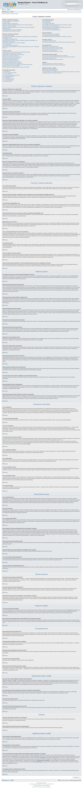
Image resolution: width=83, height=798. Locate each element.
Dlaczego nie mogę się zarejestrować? (10, 23)
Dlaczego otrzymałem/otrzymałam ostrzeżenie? (12, 62)
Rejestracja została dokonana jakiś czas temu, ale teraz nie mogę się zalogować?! (19, 27)
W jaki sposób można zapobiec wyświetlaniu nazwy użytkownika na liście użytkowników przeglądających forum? (20, 37)
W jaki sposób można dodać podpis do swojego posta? (13, 54)
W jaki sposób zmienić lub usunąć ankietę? (11, 58)
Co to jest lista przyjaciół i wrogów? (49, 40)
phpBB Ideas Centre (72, 746)
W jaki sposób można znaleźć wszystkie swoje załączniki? (53, 64)
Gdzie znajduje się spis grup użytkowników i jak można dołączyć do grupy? (57, 24)
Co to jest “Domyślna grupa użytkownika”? (50, 28)
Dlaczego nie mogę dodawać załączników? (11, 60)
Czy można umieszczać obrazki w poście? (11, 75)
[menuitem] (9, 10)
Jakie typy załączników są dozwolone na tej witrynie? (52, 63)
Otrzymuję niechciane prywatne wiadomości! (51, 35)
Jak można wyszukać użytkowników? (49, 50)
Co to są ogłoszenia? (7, 77)
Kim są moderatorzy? (46, 22)
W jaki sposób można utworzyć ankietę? (10, 55)
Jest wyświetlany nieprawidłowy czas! (10, 39)
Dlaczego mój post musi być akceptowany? (11, 65)
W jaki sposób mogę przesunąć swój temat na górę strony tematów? (16, 67)
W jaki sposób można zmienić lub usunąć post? (12, 53)
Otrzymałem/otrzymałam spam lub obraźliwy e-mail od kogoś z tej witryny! (56, 36)
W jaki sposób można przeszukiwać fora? (50, 46)
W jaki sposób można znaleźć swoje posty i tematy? (52, 51)
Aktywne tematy (15, 13)
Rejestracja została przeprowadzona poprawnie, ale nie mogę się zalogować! (18, 24)
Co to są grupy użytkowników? (48, 23)
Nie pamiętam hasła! (6, 28)
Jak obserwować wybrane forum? (49, 58)
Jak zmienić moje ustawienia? (8, 35)
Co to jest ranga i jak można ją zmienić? (10, 45)
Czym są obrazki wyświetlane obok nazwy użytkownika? (14, 42)
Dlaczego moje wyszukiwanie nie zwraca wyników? (52, 47)
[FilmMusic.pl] (10, 4)
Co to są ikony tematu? (7, 81)
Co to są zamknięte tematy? (8, 80)
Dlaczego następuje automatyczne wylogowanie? (12, 29)
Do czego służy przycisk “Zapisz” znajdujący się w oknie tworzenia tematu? (17, 64)
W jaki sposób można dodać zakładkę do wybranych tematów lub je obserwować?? (58, 56)
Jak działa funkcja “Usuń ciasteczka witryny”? (12, 31)
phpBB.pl (25, 225)
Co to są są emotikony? (7, 73)
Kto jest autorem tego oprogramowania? (50, 69)
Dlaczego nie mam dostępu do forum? (10, 59)
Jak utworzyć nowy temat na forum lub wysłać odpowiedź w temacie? (16, 52)
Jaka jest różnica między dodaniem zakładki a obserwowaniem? (55, 55)
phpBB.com (32, 225)
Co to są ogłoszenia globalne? (8, 76)
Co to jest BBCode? (6, 71)
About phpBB (57, 739)
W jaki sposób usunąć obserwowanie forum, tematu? (52, 59)
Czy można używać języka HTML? (9, 72)
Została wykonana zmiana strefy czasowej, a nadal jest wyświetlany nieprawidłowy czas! (20, 40)
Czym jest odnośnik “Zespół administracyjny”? (51, 29)
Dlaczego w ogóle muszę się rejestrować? (11, 21)
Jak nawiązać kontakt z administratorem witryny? (52, 72)
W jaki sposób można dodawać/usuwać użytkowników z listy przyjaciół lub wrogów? (58, 42)
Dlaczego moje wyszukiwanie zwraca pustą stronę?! (52, 48)
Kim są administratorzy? (47, 21)
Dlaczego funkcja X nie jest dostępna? (49, 70)
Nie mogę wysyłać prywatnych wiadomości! (50, 34)
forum (45, 782)
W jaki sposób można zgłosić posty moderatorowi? (12, 63)
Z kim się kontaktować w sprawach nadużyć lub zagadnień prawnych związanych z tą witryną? (61, 71)
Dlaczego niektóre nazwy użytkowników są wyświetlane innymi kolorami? (56, 27)
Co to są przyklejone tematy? (8, 78)
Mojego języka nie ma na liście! (9, 41)
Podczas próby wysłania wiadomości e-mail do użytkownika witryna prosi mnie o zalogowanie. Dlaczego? (21, 47)
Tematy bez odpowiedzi (6, 13)
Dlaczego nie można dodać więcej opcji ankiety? (12, 57)
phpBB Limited (41, 737)
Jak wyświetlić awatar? (7, 44)
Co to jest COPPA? (6, 22)
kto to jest (42, 756)
